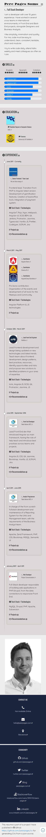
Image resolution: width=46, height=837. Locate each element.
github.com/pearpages (22, 760)
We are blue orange (16, 181)
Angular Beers (25, 261)
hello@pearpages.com (22, 723)
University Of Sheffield (25, 139)
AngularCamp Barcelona (28, 278)
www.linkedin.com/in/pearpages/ (22, 811)
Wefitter (23, 340)
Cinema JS (24, 270)
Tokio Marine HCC (26, 424)
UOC (9, 129)
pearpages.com (22, 784)
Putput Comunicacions (27, 577)
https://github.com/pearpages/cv (17, 830)
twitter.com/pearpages (22, 772)
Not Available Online (23, 711)
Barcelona (22, 735)
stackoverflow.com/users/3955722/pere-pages (23, 797)
